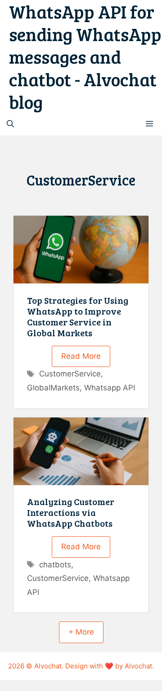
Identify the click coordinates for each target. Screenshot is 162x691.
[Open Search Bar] (10, 124)
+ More (81, 631)
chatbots (55, 564)
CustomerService (70, 373)
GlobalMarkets (53, 387)
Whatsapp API (109, 387)
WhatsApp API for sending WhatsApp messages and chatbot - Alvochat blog (85, 56)
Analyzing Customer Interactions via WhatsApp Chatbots (70, 512)
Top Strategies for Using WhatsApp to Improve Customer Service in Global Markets (77, 316)
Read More (81, 356)
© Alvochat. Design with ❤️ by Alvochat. (90, 666)
